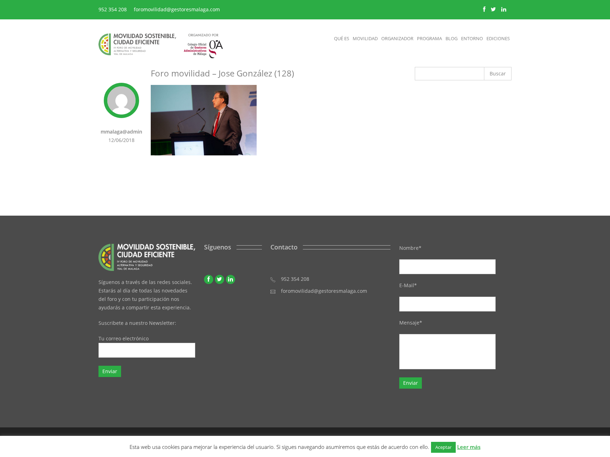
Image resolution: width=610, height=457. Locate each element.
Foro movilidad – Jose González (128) (222, 73)
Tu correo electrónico (123, 338)
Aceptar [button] (443, 447)
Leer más (468, 446)
